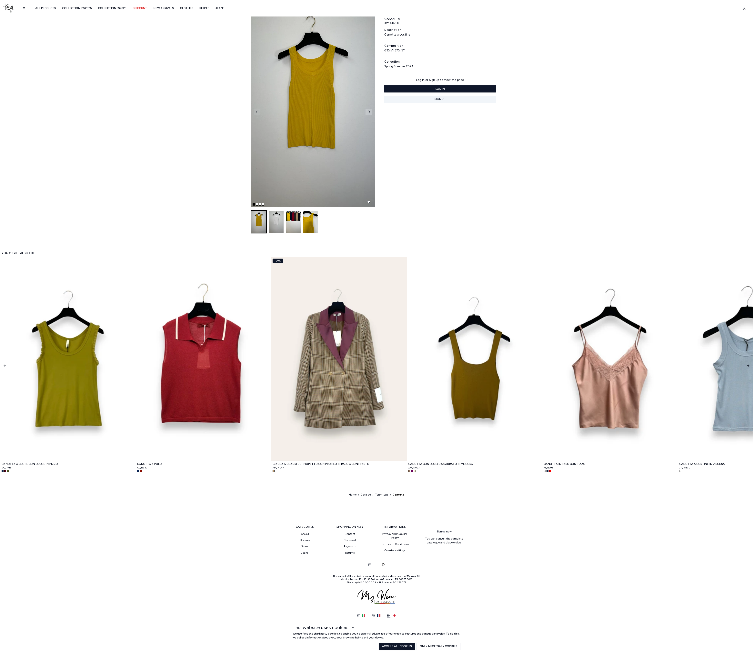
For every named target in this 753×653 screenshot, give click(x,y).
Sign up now (444, 531)
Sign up (440, 99)
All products (45, 8)
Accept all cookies (397, 646)
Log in (440, 89)
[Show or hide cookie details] (352, 627)
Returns (350, 552)
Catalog (366, 494)
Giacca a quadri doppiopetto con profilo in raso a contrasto (321, 464)
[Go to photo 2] (257, 204)
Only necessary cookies (438, 646)
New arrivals (163, 8)
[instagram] (370, 564)
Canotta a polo (149, 464)
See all (305, 534)
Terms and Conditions (395, 544)
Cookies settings (395, 550)
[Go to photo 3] (260, 204)
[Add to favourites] (368, 202)
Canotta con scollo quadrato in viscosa (440, 464)
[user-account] (744, 8)
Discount (140, 8)
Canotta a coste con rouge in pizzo (30, 464)
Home (352, 494)
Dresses (305, 540)
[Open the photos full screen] (311, 111)
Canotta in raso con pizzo (564, 464)
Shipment (350, 540)
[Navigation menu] (23, 8)
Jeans (220, 8)
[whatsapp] (383, 564)
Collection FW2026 (77, 8)
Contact (350, 534)
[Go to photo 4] (263, 204)
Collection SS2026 (112, 8)
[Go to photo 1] (254, 204)
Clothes (186, 8)
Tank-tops (381, 494)
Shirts (204, 8)
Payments (350, 546)
